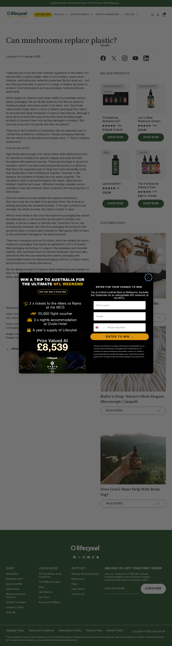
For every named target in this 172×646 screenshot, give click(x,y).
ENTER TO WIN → (120, 336)
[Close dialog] (148, 277)
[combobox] (100, 327)
